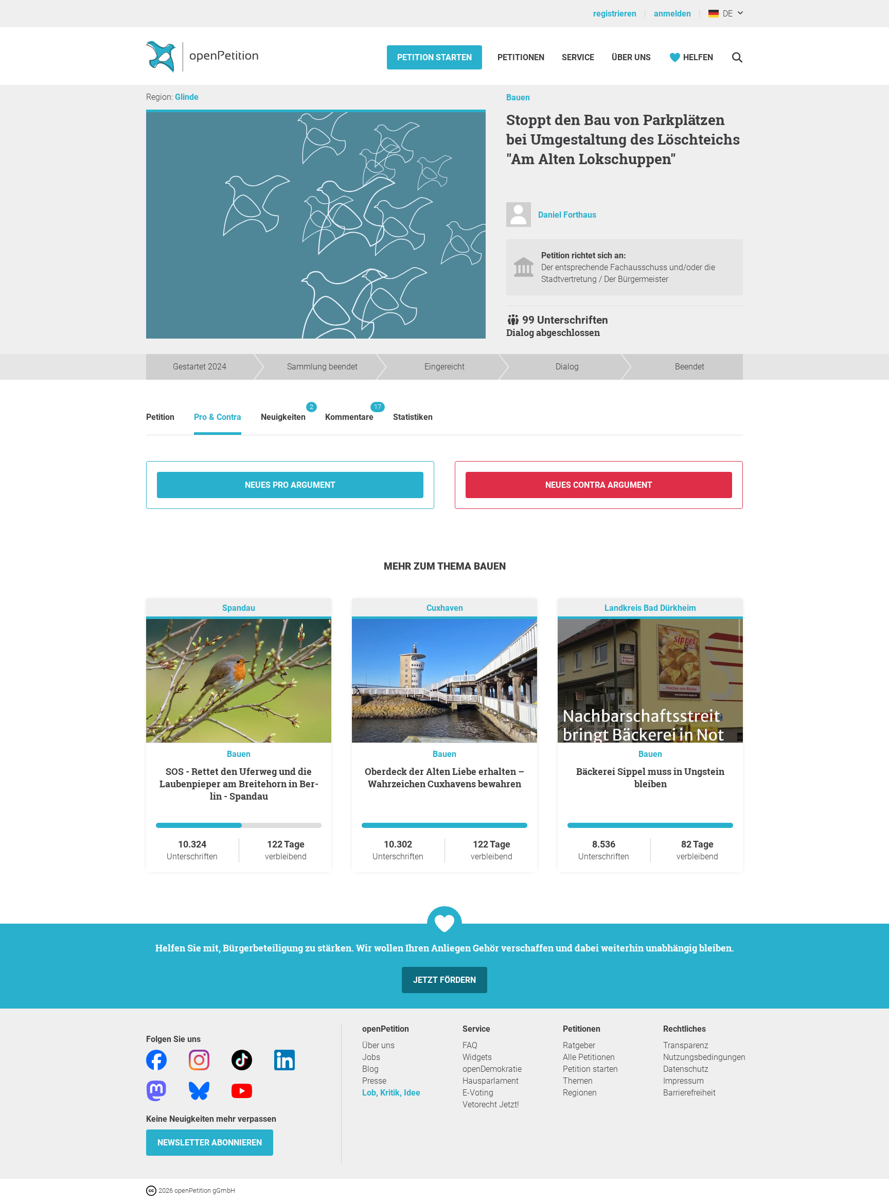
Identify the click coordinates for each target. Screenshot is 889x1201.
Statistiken (413, 417)
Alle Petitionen (589, 1057)
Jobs (371, 1057)
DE (726, 14)
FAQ (470, 1045)
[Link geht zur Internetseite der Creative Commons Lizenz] (152, 1190)
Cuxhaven (444, 608)
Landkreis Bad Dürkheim (650, 608)
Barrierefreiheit (689, 1093)
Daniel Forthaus (567, 215)
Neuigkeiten (283, 412)
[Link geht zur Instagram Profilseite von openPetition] (199, 1059)
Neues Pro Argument (290, 485)
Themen (578, 1081)
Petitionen (521, 57)
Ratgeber (579, 1045)
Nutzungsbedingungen (704, 1057)
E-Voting (478, 1093)
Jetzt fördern (444, 980)
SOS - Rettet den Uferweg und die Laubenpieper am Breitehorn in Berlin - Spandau (238, 783)
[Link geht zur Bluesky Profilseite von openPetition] (199, 1090)
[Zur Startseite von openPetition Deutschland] (203, 56)
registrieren (614, 14)
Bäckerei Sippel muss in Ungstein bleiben (650, 777)
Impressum (683, 1081)
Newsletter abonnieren (209, 1142)
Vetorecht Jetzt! (491, 1104)
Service (578, 57)
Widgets (477, 1057)
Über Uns (631, 57)
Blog (370, 1069)
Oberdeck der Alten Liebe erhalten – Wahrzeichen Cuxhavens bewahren (444, 777)
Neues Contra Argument (598, 485)
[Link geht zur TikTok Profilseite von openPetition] (242, 1059)
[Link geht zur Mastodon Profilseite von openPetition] (156, 1090)
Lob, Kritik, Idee (391, 1093)
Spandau (238, 608)
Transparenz (685, 1045)
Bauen (518, 97)
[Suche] (737, 57)
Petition (160, 417)
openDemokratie (492, 1069)
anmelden (672, 14)
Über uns (378, 1045)
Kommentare (349, 412)
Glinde (187, 97)
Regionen (580, 1093)
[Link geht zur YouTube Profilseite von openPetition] (242, 1090)
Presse (374, 1081)
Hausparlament (491, 1081)
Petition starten (434, 57)
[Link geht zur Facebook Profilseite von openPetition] (156, 1059)
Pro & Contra (217, 417)
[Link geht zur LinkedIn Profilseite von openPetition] (284, 1059)
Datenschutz (685, 1069)
